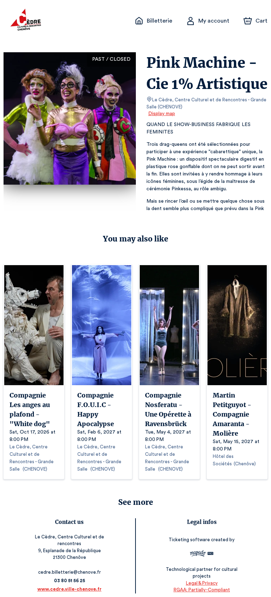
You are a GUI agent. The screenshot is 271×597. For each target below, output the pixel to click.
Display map (161, 113)
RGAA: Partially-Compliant (202, 589)
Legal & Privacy (202, 583)
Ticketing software (189, 539)
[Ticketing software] (201, 554)
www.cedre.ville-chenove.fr (69, 589)
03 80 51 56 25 (69, 580)
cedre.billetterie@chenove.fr (69, 572)
